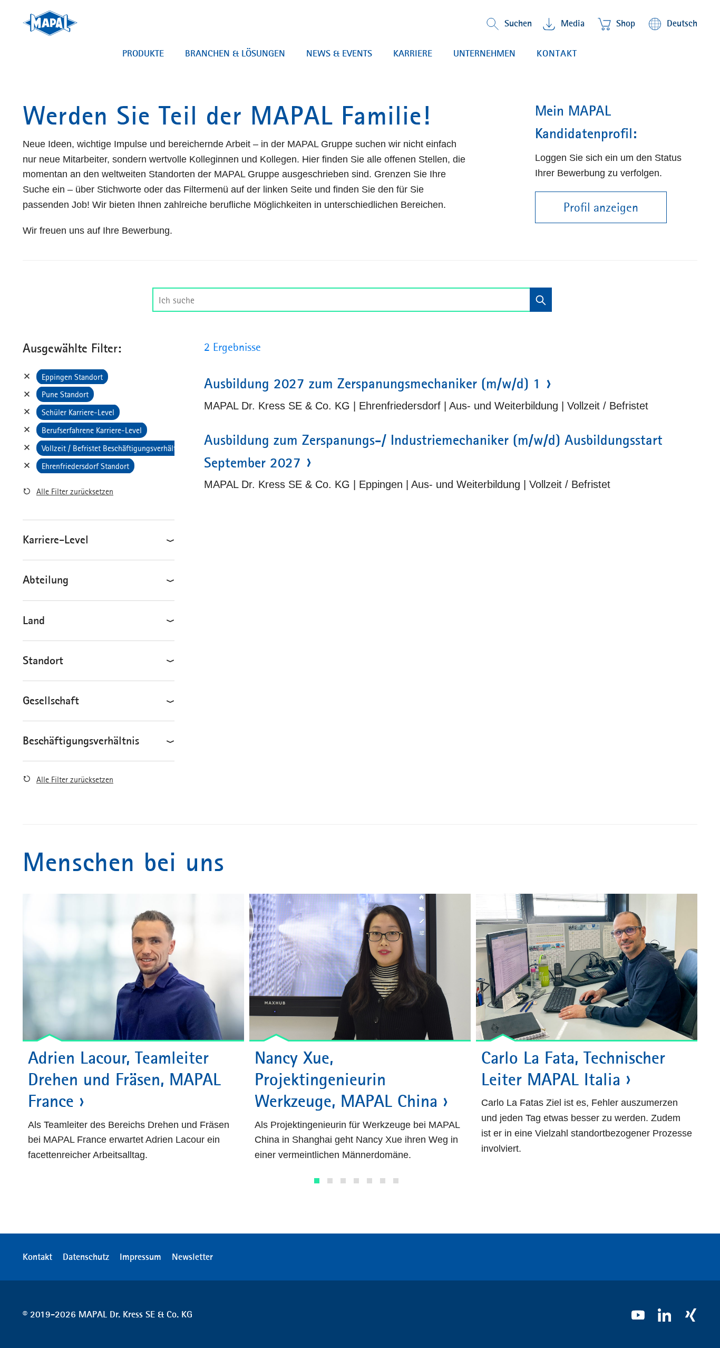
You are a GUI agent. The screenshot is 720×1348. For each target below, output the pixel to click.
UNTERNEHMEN (484, 53)
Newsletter (192, 1257)
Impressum (140, 1257)
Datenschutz (86, 1257)
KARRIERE (412, 53)
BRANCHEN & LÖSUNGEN (235, 53)
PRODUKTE (143, 53)
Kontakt (557, 53)
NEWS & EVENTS (339, 53)
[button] (316, 1180)
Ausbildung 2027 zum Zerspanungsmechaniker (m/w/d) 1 (372, 384)
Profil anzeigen (600, 207)
